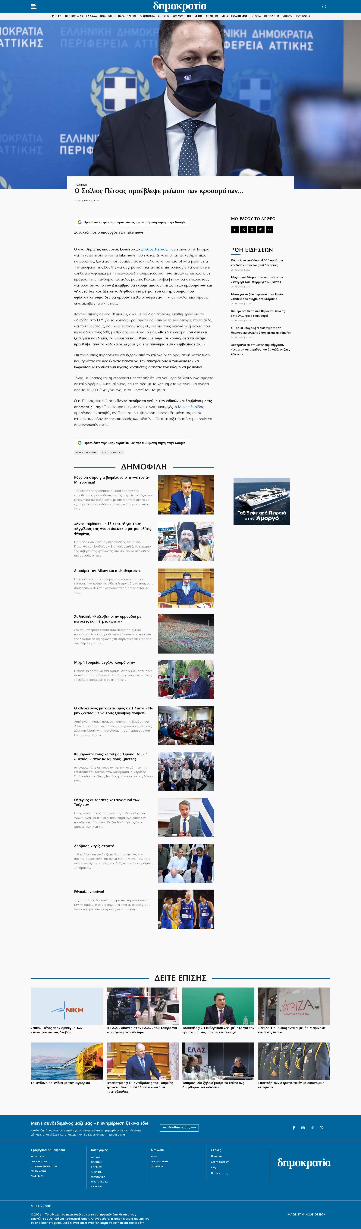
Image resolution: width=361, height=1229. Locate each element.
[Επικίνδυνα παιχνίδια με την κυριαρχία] (67, 1061)
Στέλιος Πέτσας (154, 249)
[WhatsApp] (261, 229)
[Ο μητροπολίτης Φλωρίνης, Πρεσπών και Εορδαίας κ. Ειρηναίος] (186, 541)
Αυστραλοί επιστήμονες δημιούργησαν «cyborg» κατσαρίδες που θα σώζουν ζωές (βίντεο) (260, 350)
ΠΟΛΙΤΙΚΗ (80, 185)
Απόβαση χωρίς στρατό (94, 846)
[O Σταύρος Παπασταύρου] (186, 494)
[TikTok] (312, 1128)
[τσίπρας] (218, 1061)
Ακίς (213, 1167)
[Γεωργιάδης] (186, 588)
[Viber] (252, 229)
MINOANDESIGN (314, 1214)
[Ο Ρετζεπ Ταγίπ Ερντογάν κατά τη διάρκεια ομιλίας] (186, 679)
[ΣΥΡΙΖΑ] (294, 1006)
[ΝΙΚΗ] (67, 1006)
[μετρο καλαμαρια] (186, 771)
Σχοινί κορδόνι (220, 1162)
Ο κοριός (216, 1156)
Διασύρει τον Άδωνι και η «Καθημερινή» (108, 571)
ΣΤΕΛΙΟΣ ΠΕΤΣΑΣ (112, 452)
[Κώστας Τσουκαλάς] (218, 1006)
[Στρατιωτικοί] (294, 1061)
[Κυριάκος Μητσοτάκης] (186, 817)
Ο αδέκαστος (219, 1173)
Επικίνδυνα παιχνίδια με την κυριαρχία (60, 1083)
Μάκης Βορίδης (191, 407)
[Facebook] (235, 229)
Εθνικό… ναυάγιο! (89, 892)
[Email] (269, 229)
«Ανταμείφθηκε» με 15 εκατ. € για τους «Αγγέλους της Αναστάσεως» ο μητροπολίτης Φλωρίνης (112, 529)
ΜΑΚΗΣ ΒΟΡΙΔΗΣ (86, 452)
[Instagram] (303, 1128)
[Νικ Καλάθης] (186, 909)
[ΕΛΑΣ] (143, 1006)
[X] (243, 229)
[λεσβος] (186, 725)
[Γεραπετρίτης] (143, 1061)
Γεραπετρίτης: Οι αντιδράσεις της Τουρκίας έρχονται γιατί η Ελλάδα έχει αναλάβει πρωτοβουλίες (140, 1088)
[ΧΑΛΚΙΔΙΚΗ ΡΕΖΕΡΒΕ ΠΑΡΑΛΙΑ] (186, 634)
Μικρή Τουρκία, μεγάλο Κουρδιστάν (104, 663)
